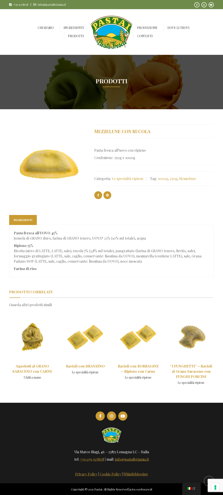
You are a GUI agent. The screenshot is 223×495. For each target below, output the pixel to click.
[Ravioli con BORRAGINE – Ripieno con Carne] (138, 341)
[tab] (23, 220)
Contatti (145, 36)
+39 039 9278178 (92, 459)
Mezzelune (187, 178)
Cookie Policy (110, 474)
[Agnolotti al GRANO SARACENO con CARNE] (32, 341)
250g (173, 178)
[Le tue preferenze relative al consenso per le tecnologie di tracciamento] (215, 487)
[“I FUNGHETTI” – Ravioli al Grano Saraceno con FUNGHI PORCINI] (191, 342)
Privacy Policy (86, 474)
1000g (163, 178)
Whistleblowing (135, 474)
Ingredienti (23, 220)
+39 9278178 (20, 4)
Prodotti (76, 36)
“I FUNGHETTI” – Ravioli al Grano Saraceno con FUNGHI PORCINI (191, 371)
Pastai (98, 489)
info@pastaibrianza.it (52, 4)
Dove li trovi (178, 28)
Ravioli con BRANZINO (85, 366)
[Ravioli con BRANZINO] (85, 339)
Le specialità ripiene (128, 178)
